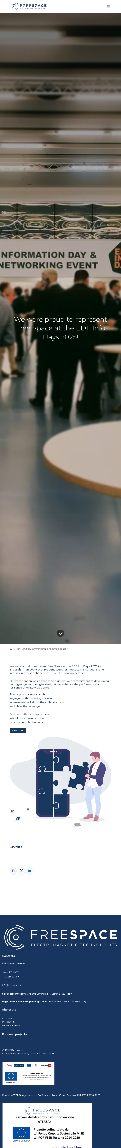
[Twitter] (21, 871)
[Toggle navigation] (108, 6)
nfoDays (84, 666)
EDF (74, 666)
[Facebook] (13, 871)
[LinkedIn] (29, 871)
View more (17, 730)
